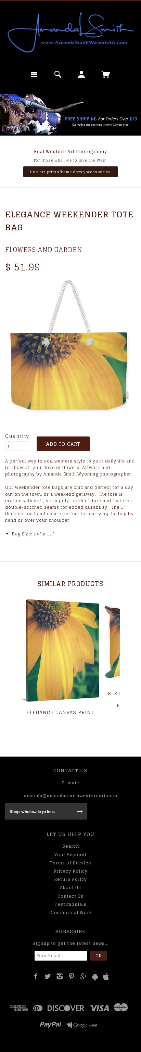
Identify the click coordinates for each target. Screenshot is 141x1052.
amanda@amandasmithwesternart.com (70, 795)
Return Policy (70, 879)
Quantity (17, 436)
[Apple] (106, 977)
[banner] (70, 32)
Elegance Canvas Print (60, 712)
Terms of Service (70, 862)
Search (70, 846)
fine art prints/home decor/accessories (70, 172)
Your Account (70, 854)
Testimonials (70, 904)
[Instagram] (59, 976)
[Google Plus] (83, 976)
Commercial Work (70, 912)
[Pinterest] (71, 976)
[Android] (95, 977)
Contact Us (70, 896)
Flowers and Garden (43, 249)
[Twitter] (47, 976)
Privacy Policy (70, 871)
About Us (70, 887)
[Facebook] (35, 976)
